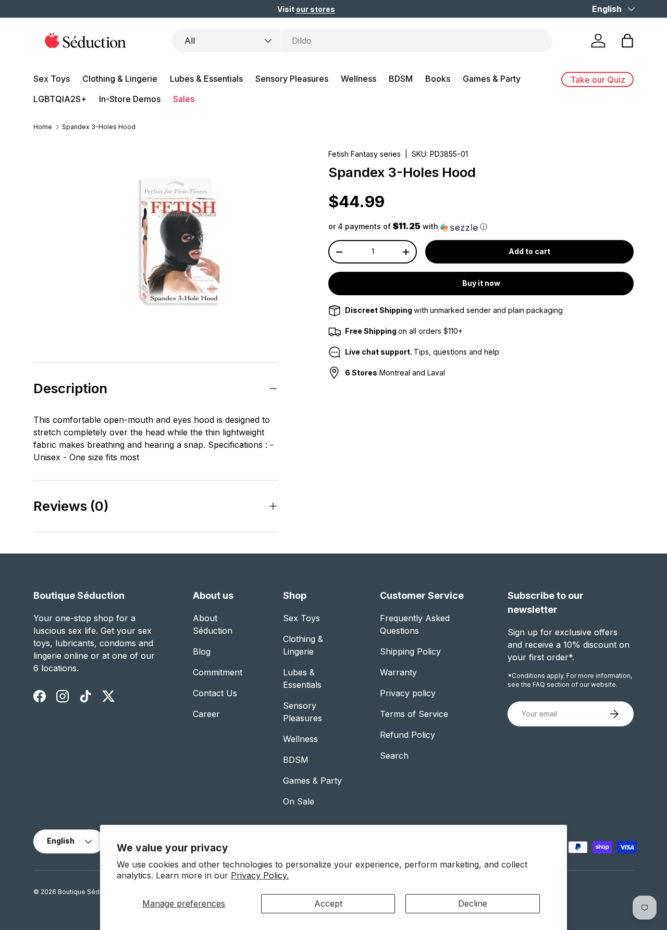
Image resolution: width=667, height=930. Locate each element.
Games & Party (492, 78)
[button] (627, 40)
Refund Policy (407, 735)
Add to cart (529, 251)
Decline (472, 903)
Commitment (217, 672)
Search (394, 755)
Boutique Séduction (88, 892)
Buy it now (481, 283)
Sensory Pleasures (291, 78)
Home (42, 127)
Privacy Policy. (260, 875)
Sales (183, 99)
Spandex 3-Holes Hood (98, 127)
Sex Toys (51, 78)
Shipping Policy (410, 651)
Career (206, 714)
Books (437, 78)
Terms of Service (414, 714)
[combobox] (362, 40)
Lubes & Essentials (206, 78)
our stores (315, 9)
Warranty (398, 672)
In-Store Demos (129, 99)
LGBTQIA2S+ (60, 99)
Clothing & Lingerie (119, 78)
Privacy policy (408, 693)
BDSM (401, 78)
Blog (202, 651)
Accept (328, 903)
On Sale (298, 801)
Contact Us (215, 693)
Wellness (358, 78)
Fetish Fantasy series (364, 153)
